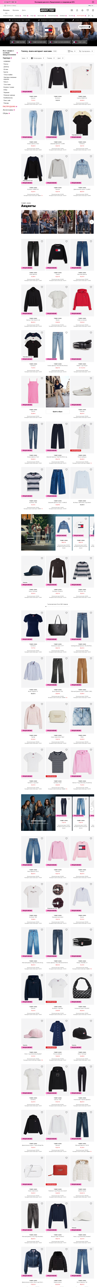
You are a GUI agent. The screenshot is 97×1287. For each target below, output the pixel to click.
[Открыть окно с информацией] (93, 2)
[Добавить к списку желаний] (42, 65)
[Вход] (77, 10)
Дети (23, 10)
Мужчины (16, 10)
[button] (72, 51)
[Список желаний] (88, 10)
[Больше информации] (33, 105)
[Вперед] (88, 15)
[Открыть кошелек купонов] (72, 10)
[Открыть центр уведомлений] (82, 10)
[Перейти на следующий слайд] (91, 222)
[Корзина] (93, 10)
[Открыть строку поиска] (91, 16)
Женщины (6, 10)
